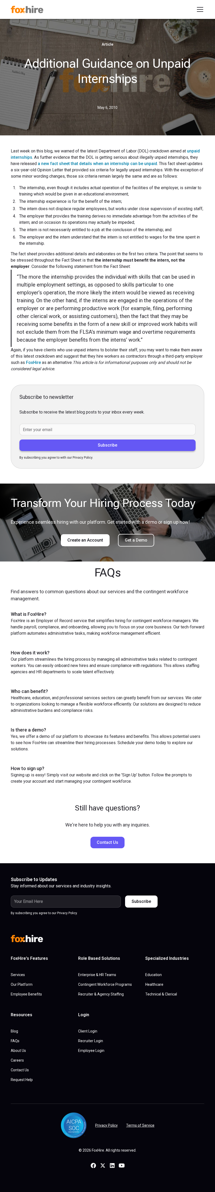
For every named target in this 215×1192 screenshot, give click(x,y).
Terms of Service (140, 1125)
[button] (199, 9)
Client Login (87, 1031)
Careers (17, 1060)
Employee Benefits (26, 994)
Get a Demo (136, 540)
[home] (29, 9)
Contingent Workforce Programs (105, 984)
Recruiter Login (90, 1041)
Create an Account (85, 540)
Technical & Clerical (161, 994)
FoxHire (33, 362)
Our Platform (22, 984)
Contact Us (107, 842)
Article (107, 44)
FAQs (15, 1041)
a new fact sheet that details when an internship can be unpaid (97, 163)
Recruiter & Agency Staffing (101, 994)
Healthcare (154, 984)
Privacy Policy (106, 1125)
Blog (14, 1031)
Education (153, 975)
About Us (18, 1050)
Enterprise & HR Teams (97, 975)
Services (18, 975)
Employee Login (91, 1050)
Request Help (22, 1080)
